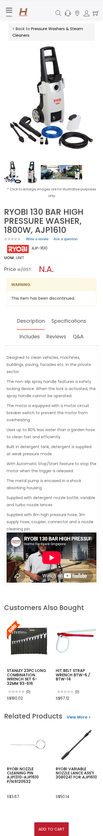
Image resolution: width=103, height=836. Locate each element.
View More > (79, 717)
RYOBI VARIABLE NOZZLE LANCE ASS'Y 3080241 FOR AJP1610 (76, 773)
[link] (12, 239)
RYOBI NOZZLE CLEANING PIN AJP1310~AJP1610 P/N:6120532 (23, 775)
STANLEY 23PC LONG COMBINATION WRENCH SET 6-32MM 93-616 (26, 677)
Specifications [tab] (68, 320)
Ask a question (65, 239)
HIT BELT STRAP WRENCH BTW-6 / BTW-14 (73, 675)
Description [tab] (31, 320)
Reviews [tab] (56, 336)
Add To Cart (51, 829)
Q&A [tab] (78, 336)
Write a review (37, 240)
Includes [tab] (30, 336)
